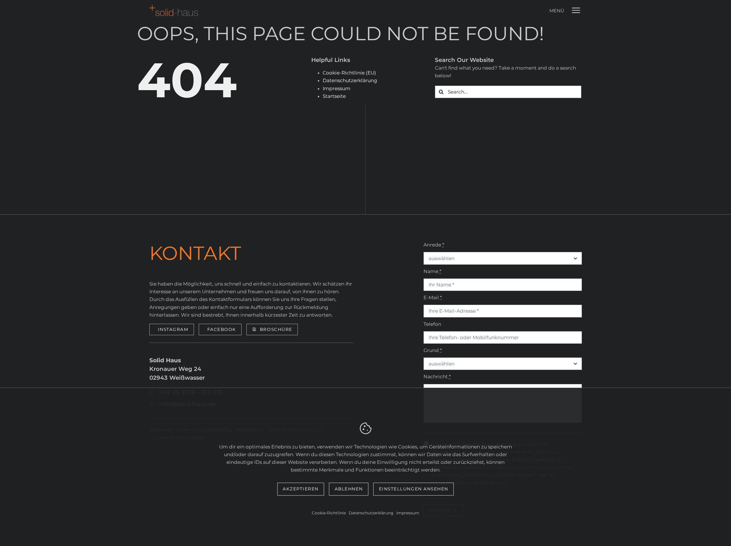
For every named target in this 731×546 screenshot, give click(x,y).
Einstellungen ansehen (413, 489)
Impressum (407, 513)
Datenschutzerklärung (371, 513)
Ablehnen (349, 489)
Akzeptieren (301, 489)
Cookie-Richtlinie (329, 513)
